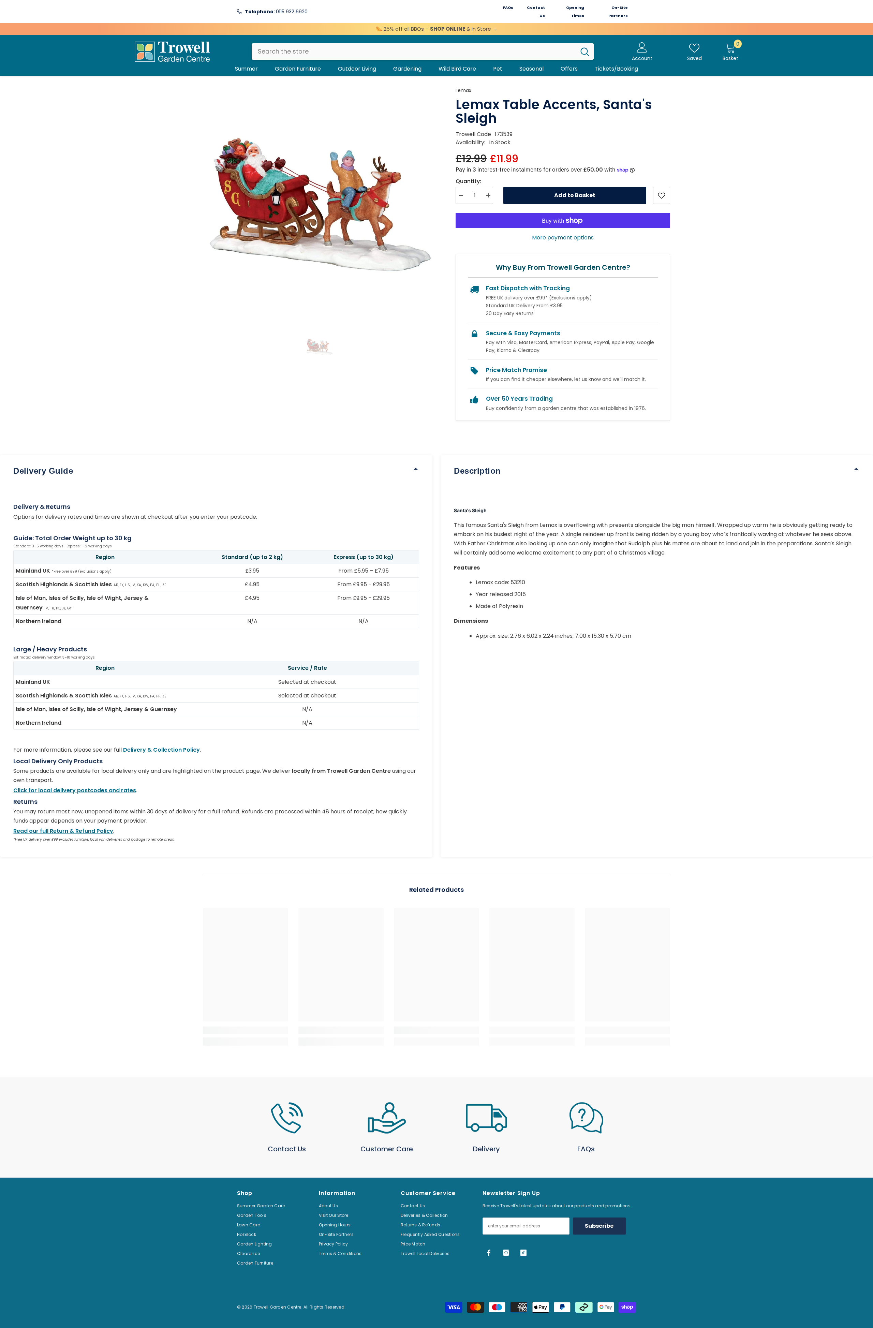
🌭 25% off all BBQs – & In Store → (437, 28)
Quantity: (468, 181)
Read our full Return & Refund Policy (63, 831)
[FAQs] (586, 1118)
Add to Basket (574, 195)
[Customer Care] (387, 1118)
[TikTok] (523, 1252)
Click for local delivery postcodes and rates (74, 790)
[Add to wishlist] (661, 195)
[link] (245, 1030)
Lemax (463, 90)
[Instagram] (506, 1252)
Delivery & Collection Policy (161, 750)
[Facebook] (489, 1252)
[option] (319, 202)
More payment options (563, 237)
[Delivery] (486, 1118)
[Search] (423, 51)
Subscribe (599, 1226)
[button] (319, 347)
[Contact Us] (287, 1118)
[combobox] (414, 51)
